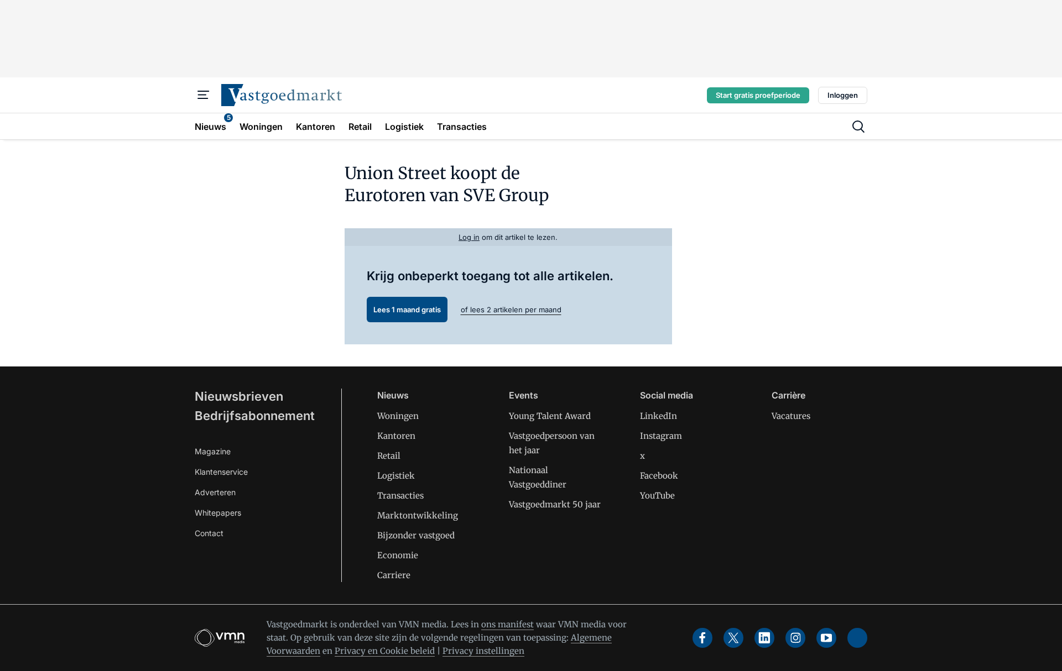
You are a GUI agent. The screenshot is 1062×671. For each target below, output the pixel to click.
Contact (209, 533)
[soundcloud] (857, 638)
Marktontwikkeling (417, 515)
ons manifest (507, 624)
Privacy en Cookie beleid (385, 651)
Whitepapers (218, 512)
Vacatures (791, 416)
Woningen (398, 416)
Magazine (213, 451)
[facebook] (702, 638)
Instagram (661, 436)
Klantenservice (221, 471)
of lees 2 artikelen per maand (511, 309)
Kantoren (396, 436)
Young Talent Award (550, 416)
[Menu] (203, 95)
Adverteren (215, 492)
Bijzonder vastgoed (416, 535)
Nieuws (393, 395)
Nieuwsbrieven (239, 396)
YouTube (657, 495)
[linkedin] (764, 638)
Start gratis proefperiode (758, 95)
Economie (397, 555)
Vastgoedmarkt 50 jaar (555, 504)
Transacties (400, 495)
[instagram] (795, 638)
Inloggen (842, 95)
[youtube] (826, 638)
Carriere (393, 575)
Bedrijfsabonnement (255, 415)
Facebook (659, 475)
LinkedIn (658, 416)
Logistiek (396, 475)
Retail (388, 455)
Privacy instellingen (483, 651)
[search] (858, 126)
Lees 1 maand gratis (407, 309)
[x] (733, 638)
